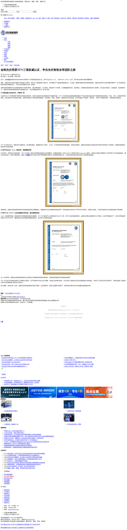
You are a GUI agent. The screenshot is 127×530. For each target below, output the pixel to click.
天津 (52, 18)
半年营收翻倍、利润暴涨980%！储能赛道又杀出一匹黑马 (21, 382)
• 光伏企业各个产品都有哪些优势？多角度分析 (78, 362)
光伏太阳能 (11, 18)
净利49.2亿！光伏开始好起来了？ (14, 431)
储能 (91, 18)
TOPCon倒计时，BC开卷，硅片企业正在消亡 (21, 466)
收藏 (14, 297)
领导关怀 (7, 497)
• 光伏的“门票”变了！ (70, 360)
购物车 (6, 27)
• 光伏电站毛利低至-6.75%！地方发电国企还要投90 (16, 357)
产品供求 (7, 49)
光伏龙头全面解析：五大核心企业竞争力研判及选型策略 (25, 457)
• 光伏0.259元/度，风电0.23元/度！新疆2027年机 (78, 366)
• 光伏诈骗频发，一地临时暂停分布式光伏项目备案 (79, 357)
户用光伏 (74, 18)
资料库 (6, 50)
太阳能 (22, 18)
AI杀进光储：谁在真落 (74, 411)
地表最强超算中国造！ (11, 411)
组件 (39, 18)
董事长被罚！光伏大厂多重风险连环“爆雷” (17, 443)
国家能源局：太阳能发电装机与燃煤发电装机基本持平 (20, 447)
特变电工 (87, 18)
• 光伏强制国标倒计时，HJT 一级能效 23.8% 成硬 (79, 364)
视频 (5, 56)
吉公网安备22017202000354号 (31, 524)
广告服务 (20, 527)
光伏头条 (16, 65)
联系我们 (7, 501)
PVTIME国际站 (8, 61)
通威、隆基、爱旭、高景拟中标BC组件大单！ (22, 468)
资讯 (5, 40)
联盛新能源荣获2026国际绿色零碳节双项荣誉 (18, 445)
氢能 (9, 45)
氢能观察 (7, 481)
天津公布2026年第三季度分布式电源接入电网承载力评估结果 (26, 462)
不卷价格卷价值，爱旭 (74, 424)
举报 (10, 297)
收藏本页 (7, 21)
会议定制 (7, 495)
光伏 (5, 18)
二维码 (6, 25)
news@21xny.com (13, 509)
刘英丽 (4, 374)
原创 (48, 18)
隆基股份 (96, 18)
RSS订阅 (25, 527)
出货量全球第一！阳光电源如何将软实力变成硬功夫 (23, 455)
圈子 (5, 60)
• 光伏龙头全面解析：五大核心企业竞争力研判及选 (16, 360)
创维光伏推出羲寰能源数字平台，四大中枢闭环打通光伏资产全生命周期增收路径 (29, 436)
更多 (2, 355)
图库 (5, 54)
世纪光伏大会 (8, 478)
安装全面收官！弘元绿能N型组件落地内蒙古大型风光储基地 (22, 434)
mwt (33, 18)
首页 (5, 38)
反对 (6, 297)
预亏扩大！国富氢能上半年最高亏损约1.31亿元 (18, 384)
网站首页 (7, 490)
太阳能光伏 (28, 18)
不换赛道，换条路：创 (11, 424)
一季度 (17, 18)
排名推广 (9, 527)
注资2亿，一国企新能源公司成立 (18, 461)
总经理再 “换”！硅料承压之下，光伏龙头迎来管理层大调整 (22, 380)
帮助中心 (7, 502)
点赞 (2, 297)
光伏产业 (63, 18)
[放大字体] (1, 74)
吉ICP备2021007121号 (7, 524)
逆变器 (69, 18)
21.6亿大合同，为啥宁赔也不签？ (14, 432)
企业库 (6, 58)
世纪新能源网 (8, 474)
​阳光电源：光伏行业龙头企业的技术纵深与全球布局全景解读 (26, 453)
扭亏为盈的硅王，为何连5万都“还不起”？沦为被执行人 (21, 440)
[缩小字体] (3, 74)
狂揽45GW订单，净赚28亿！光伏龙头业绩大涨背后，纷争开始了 (24, 438)
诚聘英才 (7, 493)
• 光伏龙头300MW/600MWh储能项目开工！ (14, 366)
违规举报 (31, 527)
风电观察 (7, 483)
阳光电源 (80, 18)
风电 (9, 43)
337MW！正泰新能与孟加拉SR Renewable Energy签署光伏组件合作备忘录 (26, 441)
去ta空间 (3, 377)
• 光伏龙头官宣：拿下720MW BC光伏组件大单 (15, 364)
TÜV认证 (17, 293)
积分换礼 (14, 527)
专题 (5, 52)
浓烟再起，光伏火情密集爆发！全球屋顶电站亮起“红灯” (25, 459)
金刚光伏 (11, 293)
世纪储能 (7, 480)
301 (37, 18)
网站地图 (3, 527)
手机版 (6, 23)
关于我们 (7, 491)
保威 (43, 18)
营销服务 (7, 499)
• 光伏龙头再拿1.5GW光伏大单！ (11, 362)
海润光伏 (57, 18)
